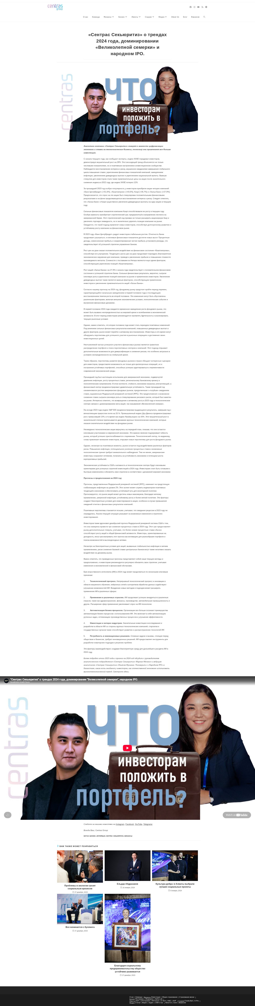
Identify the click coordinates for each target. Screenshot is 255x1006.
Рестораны (139, 999)
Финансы (147, 997)
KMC (169, 1001)
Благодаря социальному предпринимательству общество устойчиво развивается (127, 969)
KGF (137, 1001)
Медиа (132, 1003)
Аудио (151, 1003)
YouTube (138, 824)
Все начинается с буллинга (80, 927)
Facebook (129, 824)
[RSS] (202, 7)
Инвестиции (155, 997)
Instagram (120, 824)
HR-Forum (155, 1001)
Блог (175, 1003)
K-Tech (163, 1001)
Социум (181, 1001)
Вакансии (182, 1003)
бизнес (93, 836)
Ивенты (132, 1001)
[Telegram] (206, 7)
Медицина (149, 999)
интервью (101, 836)
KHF (174, 1001)
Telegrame (147, 824)
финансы (128, 836)
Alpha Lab (158, 999)
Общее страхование (169, 997)
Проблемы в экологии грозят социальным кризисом (80, 887)
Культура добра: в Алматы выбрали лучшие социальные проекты (175, 885)
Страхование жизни (186, 997)
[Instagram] (194, 7)
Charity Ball (188, 1001)
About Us (168, 1003)
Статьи (137, 1003)
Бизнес (132, 999)
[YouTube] (198, 7)
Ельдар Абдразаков (127, 884)
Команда (138, 997)
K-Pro (197, 1001)
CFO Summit (145, 1001)
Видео (144, 1003)
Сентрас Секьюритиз (115, 836)
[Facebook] (191, 7)
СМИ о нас (159, 1003)
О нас (131, 997)
